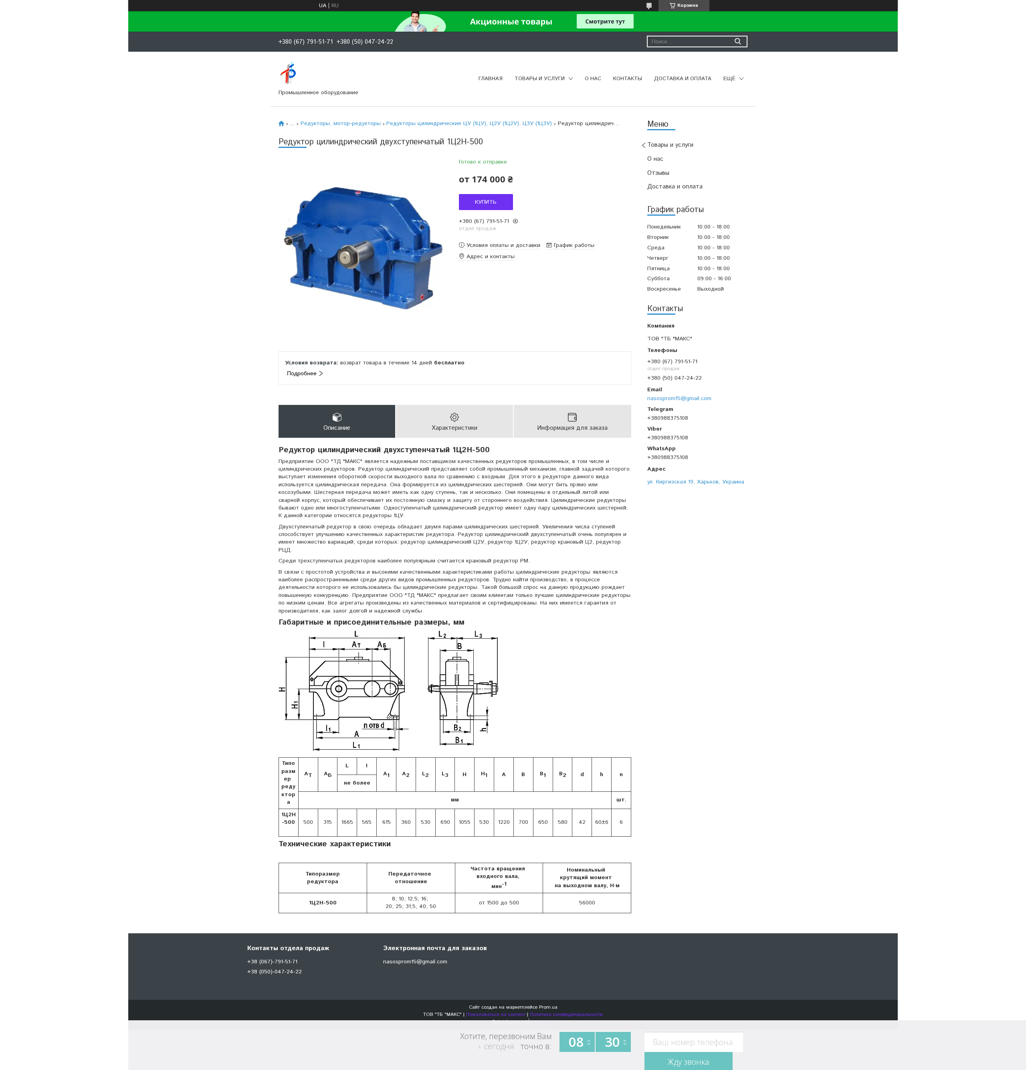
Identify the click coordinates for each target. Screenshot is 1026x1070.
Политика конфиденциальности (566, 1014)
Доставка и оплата (682, 79)
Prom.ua (548, 1007)
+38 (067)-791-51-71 (272, 962)
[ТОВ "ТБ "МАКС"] (288, 73)
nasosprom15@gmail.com (679, 398)
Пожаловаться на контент (495, 1014)
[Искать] (738, 41)
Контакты (627, 79)
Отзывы (658, 173)
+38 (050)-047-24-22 (274, 972)
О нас (593, 79)
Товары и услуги (540, 79)
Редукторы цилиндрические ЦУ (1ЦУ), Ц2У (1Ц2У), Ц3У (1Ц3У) (469, 123)
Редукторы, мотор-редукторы (341, 123)
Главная (491, 79)
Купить (486, 202)
